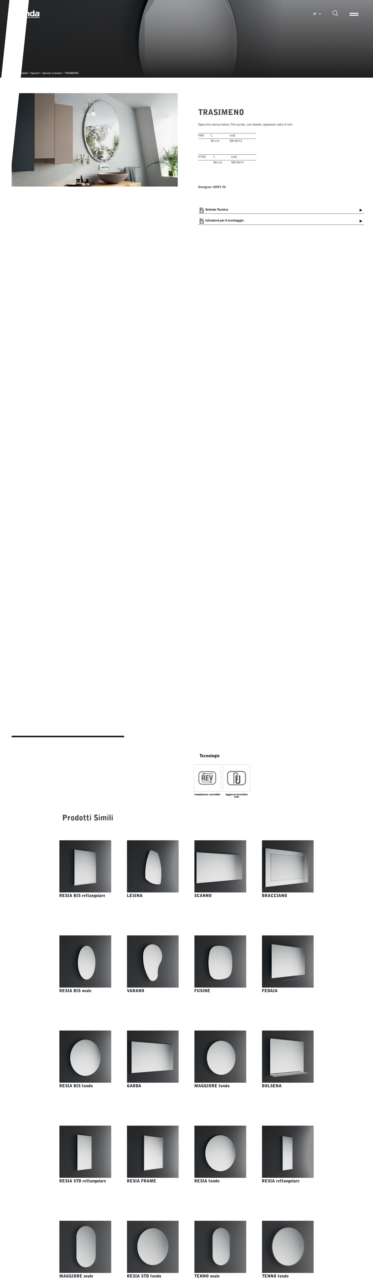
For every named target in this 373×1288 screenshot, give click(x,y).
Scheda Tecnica (216, 210)
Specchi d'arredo (52, 73)
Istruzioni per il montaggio (224, 220)
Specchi (35, 73)
